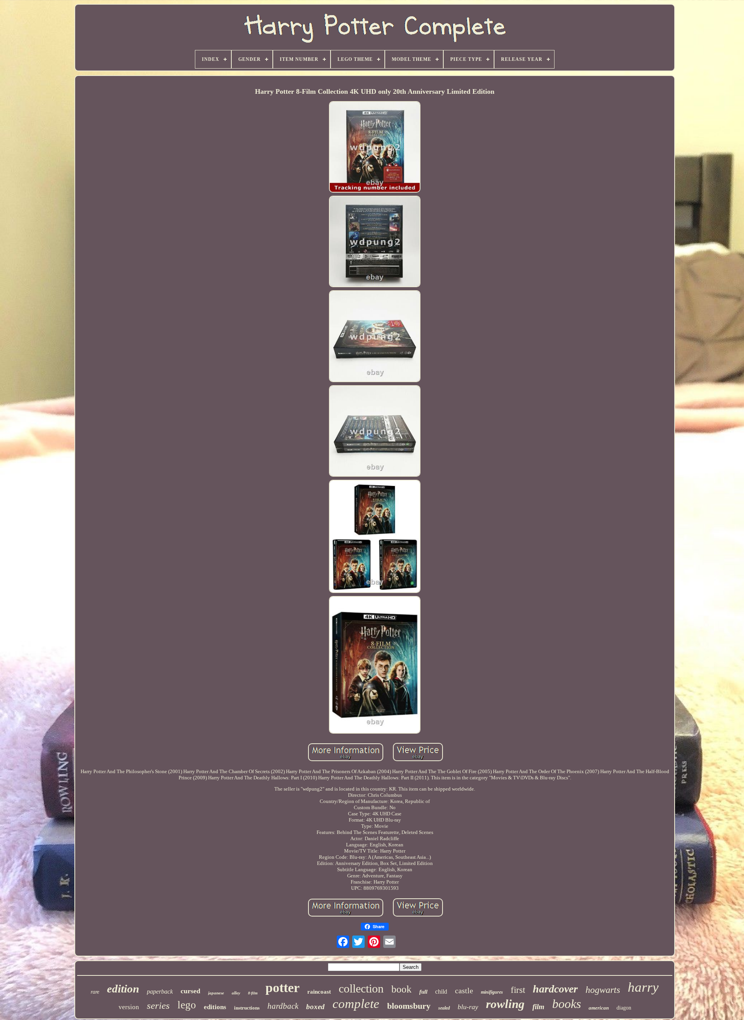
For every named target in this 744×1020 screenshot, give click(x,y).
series (158, 1005)
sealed (444, 1008)
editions (215, 1007)
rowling (505, 1004)
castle (464, 990)
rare (95, 992)
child (441, 991)
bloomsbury (409, 1006)
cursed (190, 991)
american (599, 1008)
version (129, 1007)
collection (361, 988)
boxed (315, 1007)
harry (643, 987)
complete (355, 1004)
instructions (247, 1008)
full (423, 992)
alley (236, 993)
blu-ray (468, 1007)
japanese (216, 993)
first (518, 990)
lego (186, 1005)
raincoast (319, 992)
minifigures (492, 992)
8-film (253, 993)
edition (123, 988)
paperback (160, 991)
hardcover (555, 989)
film (538, 1007)
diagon (624, 1008)
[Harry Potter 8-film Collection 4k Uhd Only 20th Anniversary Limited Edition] (375, 147)
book (401, 989)
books (566, 1004)
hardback (282, 1006)
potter (282, 987)
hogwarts (603, 990)
